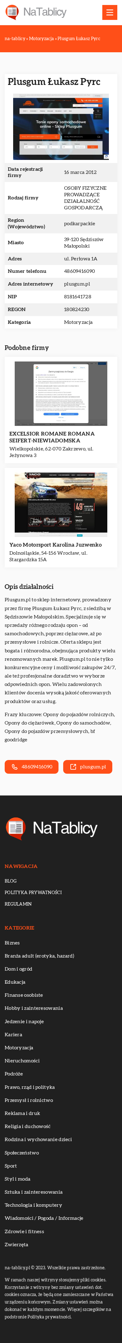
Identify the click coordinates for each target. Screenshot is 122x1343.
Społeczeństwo (22, 1152)
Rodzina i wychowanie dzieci (38, 1139)
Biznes (12, 942)
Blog (11, 881)
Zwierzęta (16, 1244)
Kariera (13, 1034)
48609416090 (79, 271)
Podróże (14, 1073)
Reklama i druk (22, 1113)
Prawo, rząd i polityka (30, 1087)
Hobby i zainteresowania (34, 1008)
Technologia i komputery (33, 1205)
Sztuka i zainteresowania (34, 1192)
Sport (11, 1165)
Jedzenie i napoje (24, 1021)
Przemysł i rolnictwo (29, 1100)
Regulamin (18, 904)
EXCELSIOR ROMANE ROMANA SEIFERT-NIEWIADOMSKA (52, 437)
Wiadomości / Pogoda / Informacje (44, 1218)
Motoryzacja (78, 322)
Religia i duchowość (28, 1126)
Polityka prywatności (33, 893)
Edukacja (15, 982)
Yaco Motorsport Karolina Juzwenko (55, 545)
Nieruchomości (22, 1060)
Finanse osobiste (24, 995)
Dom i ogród (18, 969)
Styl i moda (17, 1179)
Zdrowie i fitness (24, 1231)
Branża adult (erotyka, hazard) (39, 956)
